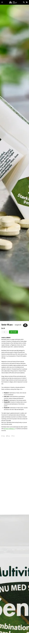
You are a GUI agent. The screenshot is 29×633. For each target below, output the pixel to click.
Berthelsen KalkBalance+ (9, 428)
